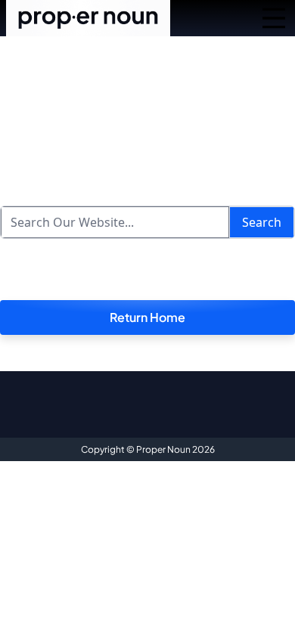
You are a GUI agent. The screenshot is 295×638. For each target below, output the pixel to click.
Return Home (147, 317)
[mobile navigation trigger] (274, 18)
